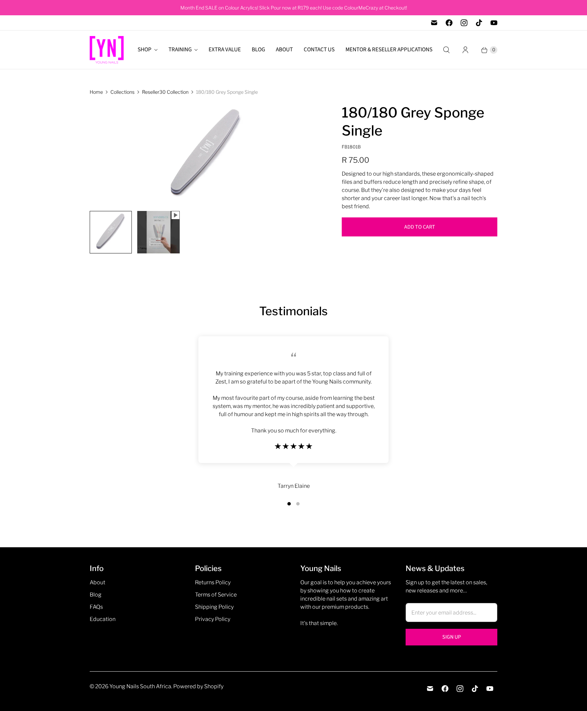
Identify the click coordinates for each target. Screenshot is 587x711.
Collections (122, 92)
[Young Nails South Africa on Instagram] (464, 22)
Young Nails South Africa (140, 686)
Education (102, 619)
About (97, 582)
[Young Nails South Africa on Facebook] (449, 22)
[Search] (446, 50)
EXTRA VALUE (225, 50)
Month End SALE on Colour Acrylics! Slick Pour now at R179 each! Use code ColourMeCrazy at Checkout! (293, 8)
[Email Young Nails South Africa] (434, 22)
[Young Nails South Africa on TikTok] (479, 22)
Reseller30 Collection (165, 92)
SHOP (145, 50)
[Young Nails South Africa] (107, 50)
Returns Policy (213, 582)
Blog (96, 594)
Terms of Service (216, 594)
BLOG (258, 50)
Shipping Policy (214, 607)
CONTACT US (319, 50)
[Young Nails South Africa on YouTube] (493, 22)
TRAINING (180, 50)
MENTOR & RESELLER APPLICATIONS (388, 50)
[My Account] (465, 50)
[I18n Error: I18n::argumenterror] (111, 232)
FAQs (96, 607)
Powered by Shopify (198, 686)
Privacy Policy (212, 619)
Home (96, 92)
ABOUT (284, 50)
